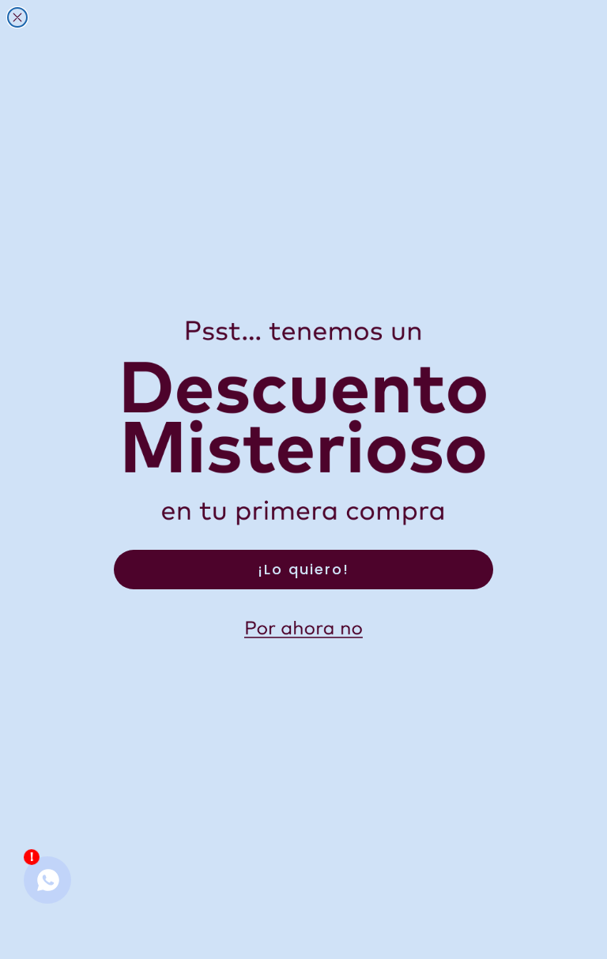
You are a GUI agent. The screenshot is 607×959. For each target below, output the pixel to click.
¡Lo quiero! (303, 569)
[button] (303, 629)
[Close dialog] (17, 17)
